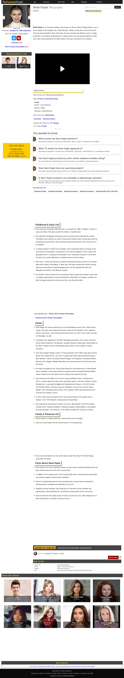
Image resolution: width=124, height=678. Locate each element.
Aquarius (27, 30)
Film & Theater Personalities (15, 47)
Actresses (14, 43)
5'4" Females (54, 123)
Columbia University (55, 191)
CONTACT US (78, 673)
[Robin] (9, 62)
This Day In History (38, 673)
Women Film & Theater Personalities (61, 314)
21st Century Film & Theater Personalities (83, 666)
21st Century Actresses (63, 666)
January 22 (14, 30)
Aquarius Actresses (71, 191)
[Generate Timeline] (45, 547)
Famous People (56, 676)
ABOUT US (86, 673)
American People (40, 191)
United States (49, 115)
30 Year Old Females (51, 99)
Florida (44, 126)
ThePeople (12, 1)
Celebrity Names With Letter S (46, 666)
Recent (69, 671)
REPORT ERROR (113, 557)
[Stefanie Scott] (23, 62)
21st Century (33, 666)
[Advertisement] (66, 19)
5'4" (40, 123)
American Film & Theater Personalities (49, 318)
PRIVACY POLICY (68, 673)
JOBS (91, 673)
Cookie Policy (57, 673)
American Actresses (87, 191)
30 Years (40, 99)
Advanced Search (93, 10)
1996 (20, 30)
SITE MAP (48, 673)
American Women (49, 119)
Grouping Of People (59, 671)
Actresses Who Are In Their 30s (106, 191)
